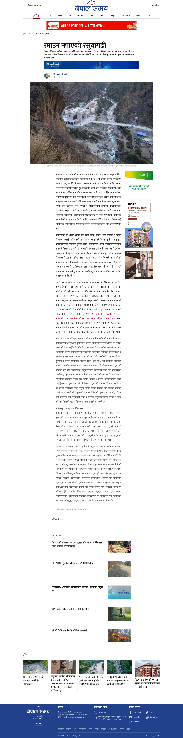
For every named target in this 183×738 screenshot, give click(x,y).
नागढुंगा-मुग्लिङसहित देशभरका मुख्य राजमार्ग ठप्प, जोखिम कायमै (118, 680)
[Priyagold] (91, 25)
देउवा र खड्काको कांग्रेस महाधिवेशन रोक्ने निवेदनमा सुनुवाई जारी (147, 683)
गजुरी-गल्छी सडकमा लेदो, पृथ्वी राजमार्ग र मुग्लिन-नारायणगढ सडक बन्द (91, 680)
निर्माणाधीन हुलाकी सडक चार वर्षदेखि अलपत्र (73, 563)
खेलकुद (112, 15)
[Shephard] (91, 65)
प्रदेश (148, 15)
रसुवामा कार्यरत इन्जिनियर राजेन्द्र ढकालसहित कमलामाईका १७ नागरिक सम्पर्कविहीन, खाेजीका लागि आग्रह (63, 683)
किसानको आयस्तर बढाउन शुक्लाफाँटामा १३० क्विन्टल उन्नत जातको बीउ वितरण (77, 544)
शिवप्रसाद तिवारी (60, 74)
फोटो (102, 15)
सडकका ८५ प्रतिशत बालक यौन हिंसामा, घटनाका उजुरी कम (77, 589)
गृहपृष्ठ (24, 33)
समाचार (60, 15)
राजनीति (48, 15)
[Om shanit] (139, 264)
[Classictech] (139, 185)
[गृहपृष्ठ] (36, 15)
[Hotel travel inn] (139, 225)
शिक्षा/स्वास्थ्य (126, 15)
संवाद (92, 15)
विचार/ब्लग (81, 15)
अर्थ (70, 15)
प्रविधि (138, 15)
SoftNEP (157, 736)
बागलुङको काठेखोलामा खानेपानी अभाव (70, 609)
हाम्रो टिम (38, 723)
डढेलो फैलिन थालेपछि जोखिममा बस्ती (69, 631)
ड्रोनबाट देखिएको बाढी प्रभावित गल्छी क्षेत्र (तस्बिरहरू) (33, 680)
